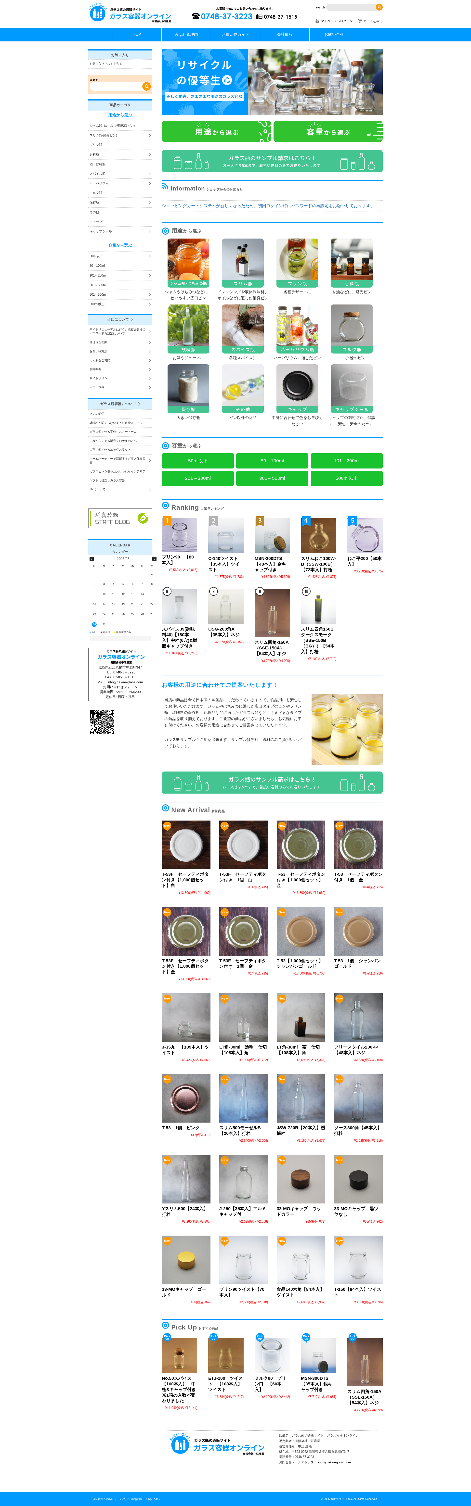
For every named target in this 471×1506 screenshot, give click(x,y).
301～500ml (98, 294)
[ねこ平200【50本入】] (365, 535)
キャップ (96, 222)
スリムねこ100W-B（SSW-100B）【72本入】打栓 (318, 564)
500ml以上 (97, 304)
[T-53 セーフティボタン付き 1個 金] (358, 845)
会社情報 (285, 34)
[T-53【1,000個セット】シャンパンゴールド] (301, 931)
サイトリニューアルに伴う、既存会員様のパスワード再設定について (117, 331)
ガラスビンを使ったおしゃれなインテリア (117, 471)
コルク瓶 (96, 193)
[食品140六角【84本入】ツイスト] (301, 1260)
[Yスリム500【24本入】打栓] (186, 1179)
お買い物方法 (98, 351)
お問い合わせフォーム (120, 687)
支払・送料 (97, 387)
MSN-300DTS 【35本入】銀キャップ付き (316, 1384)
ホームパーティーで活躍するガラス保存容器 (117, 460)
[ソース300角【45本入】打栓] (358, 1098)
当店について (118, 319)
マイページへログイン (337, 21)
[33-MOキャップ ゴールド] (186, 1260)
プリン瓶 (96, 145)
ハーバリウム (99, 183)
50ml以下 (96, 256)
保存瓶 (94, 202)
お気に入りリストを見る (106, 63)
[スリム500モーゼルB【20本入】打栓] (243, 1098)
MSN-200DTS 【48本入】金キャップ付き (270, 564)
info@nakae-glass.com (334, 1462)
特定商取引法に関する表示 (146, 1499)
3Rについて (97, 489)
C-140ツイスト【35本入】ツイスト (224, 564)
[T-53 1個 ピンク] (186, 1098)
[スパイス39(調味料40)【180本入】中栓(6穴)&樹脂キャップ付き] (179, 606)
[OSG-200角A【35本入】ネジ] (226, 606)
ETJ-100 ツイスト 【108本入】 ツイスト (227, 1384)
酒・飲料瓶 (97, 164)
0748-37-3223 (124, 672)
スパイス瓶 (97, 174)
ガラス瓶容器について (118, 404)
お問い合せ (334, 34)
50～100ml (97, 265)
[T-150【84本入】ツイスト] (358, 1260)
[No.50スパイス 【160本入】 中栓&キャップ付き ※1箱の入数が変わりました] (179, 1355)
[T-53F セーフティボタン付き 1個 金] (243, 931)
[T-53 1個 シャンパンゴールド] (358, 931)
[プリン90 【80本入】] (179, 535)
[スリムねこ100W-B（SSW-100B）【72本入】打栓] (318, 535)
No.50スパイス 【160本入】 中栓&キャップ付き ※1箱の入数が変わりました (181, 1389)
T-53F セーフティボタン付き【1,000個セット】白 (185, 880)
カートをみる (373, 21)
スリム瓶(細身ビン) (103, 135)
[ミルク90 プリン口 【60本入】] (272, 1355)
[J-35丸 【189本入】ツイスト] (186, 1017)
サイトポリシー (100, 378)
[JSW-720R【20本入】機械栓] (301, 1098)
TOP (137, 34)
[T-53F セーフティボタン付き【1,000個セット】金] (186, 931)
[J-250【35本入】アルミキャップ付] (243, 1179)
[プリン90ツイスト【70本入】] (243, 1260)
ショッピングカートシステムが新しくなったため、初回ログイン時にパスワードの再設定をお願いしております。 (268, 205)
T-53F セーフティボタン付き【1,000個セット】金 (185, 966)
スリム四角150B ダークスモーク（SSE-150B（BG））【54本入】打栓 (319, 640)
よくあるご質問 (100, 360)
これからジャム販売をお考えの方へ (113, 441)
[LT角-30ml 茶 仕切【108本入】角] (301, 1017)
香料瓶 (94, 154)
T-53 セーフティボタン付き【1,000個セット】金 (301, 880)
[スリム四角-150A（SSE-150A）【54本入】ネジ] (272, 613)
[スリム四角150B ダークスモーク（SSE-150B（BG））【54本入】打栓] (318, 606)
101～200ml (98, 275)
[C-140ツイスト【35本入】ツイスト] (226, 535)
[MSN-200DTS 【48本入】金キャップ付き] (272, 535)
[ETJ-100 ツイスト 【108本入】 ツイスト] (226, 1355)
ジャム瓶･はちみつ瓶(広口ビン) (112, 125)
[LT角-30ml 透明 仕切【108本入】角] (243, 1017)
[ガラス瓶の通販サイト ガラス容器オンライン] (130, 22)
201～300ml (98, 285)
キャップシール (101, 231)
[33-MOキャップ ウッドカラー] (301, 1179)
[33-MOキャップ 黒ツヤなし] (358, 1179)
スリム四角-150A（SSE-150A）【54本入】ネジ (272, 648)
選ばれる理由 (186, 34)
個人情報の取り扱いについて (109, 1499)
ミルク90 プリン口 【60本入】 (270, 1384)
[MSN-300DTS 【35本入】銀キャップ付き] (318, 1355)
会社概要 (95, 369)
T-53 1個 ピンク (181, 1127)
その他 (94, 212)
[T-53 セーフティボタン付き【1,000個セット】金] (301, 845)
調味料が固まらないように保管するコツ (116, 423)
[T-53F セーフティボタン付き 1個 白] (243, 845)
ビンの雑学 (97, 414)
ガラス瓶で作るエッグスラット (110, 449)
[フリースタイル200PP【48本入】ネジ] (358, 1017)
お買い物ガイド (235, 34)
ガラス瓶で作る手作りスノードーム (113, 431)
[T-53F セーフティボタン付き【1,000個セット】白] (186, 845)
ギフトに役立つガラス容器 (107, 480)
